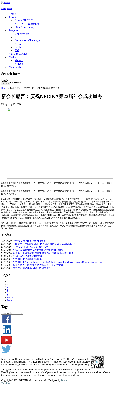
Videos (19, 63)
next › (10, 297)
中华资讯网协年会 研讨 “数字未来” (31, 268)
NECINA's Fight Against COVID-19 (30, 247)
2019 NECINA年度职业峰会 (27, 259)
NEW (18, 43)
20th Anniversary (25, 27)
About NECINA (24, 20)
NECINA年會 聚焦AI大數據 (27, 256)
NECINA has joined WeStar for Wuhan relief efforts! (38, 250)
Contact (43, 389)
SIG (17, 50)
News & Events (18, 53)
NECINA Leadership (27, 23)
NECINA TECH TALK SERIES (29, 241)
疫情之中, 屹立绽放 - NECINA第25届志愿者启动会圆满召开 (44, 244)
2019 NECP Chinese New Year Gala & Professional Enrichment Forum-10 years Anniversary (57, 262)
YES (17, 37)
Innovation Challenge (27, 40)
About (12, 17)
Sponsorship (29, 389)
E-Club (19, 47)
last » (9, 300)
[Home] (5, 2)
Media (12, 57)
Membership (16, 67)
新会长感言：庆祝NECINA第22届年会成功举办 (38, 265)
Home (12, 13)
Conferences (22, 33)
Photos (19, 60)
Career (15, 389)
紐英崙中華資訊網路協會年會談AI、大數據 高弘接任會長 (43, 252)
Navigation (6, 8)
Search (4, 80)
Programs (14, 30)
